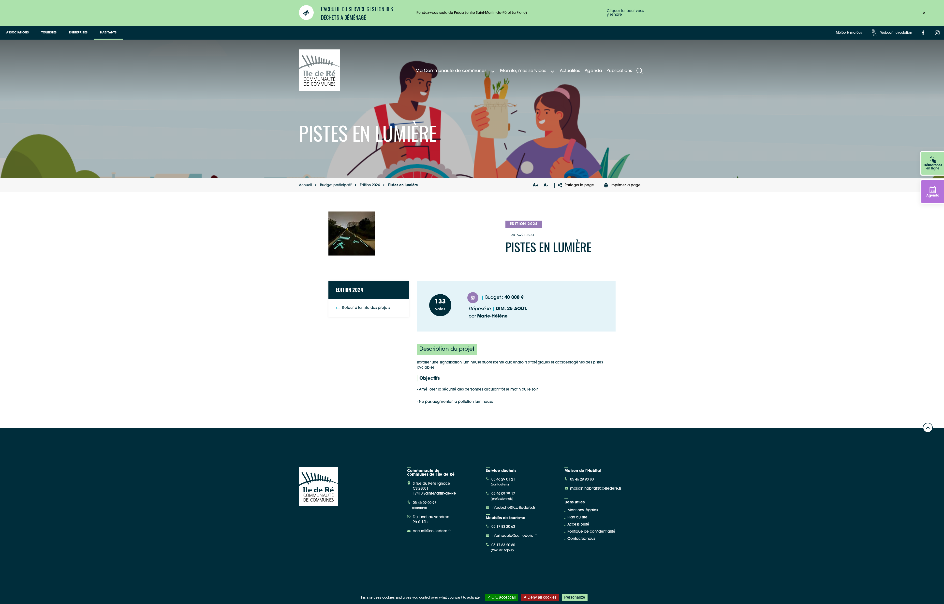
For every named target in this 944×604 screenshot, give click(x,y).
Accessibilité (578, 525)
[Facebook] (923, 33)
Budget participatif (336, 185)
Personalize (574, 597)
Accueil (305, 185)
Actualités (570, 71)
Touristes (49, 32)
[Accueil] (319, 89)
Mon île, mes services (523, 71)
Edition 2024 (370, 185)
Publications (619, 71)
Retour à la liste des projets (366, 308)
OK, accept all (503, 597)
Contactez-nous (581, 539)
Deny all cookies (542, 597)
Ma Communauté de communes (451, 71)
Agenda (593, 71)
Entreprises (78, 32)
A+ (535, 185)
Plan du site (577, 517)
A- (546, 185)
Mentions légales (582, 510)
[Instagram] (937, 33)
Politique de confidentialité (591, 532)
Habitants (108, 32)
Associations (17, 32)
